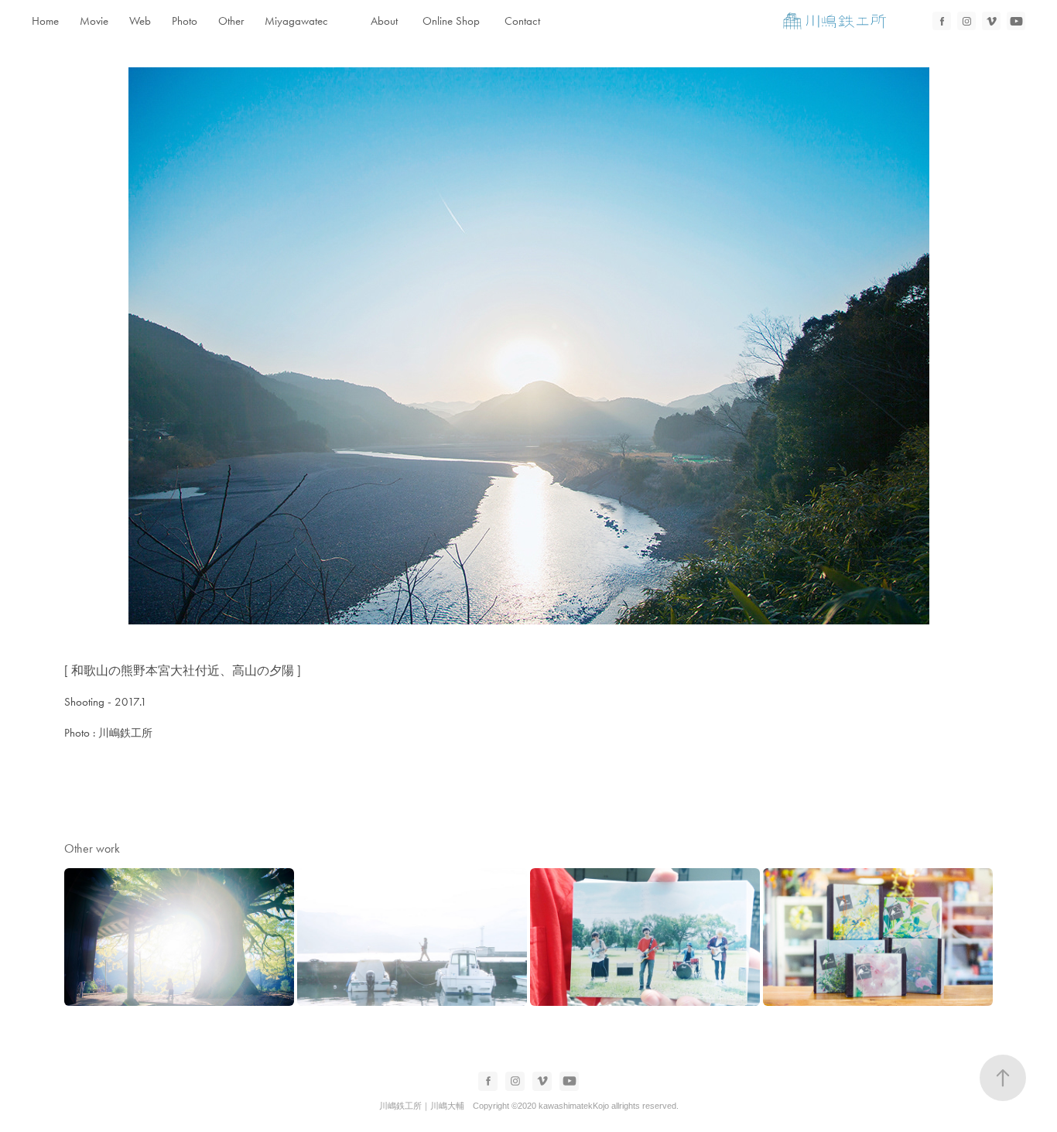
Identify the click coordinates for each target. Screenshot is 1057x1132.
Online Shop (451, 21)
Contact (522, 21)
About (384, 21)
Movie (94, 21)
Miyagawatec (296, 21)
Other (231, 21)
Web (140, 21)
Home (45, 21)
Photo (184, 21)
